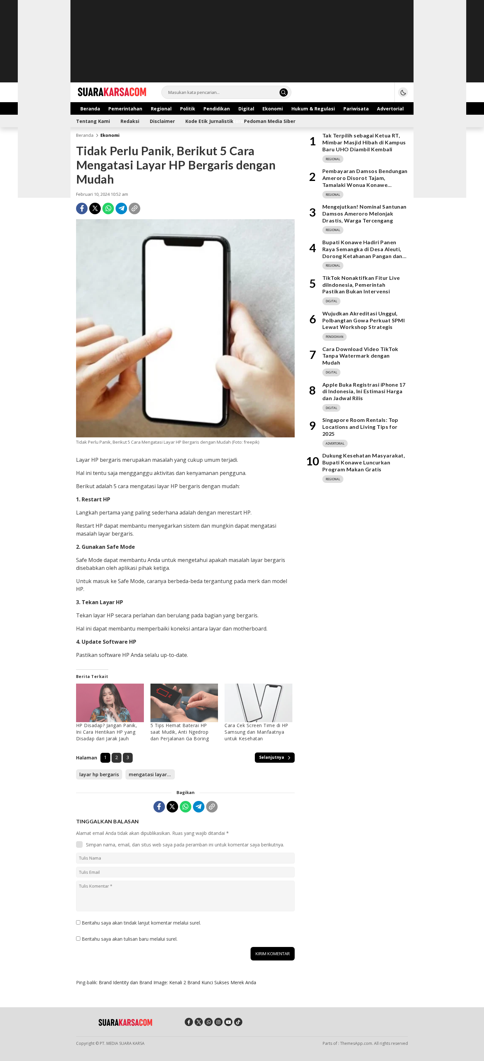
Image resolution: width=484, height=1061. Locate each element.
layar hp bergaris (99, 774)
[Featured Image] (185, 435)
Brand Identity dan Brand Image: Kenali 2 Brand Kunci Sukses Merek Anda (177, 982)
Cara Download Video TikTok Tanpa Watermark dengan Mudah (360, 355)
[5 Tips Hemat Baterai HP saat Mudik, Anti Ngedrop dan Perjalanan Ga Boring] (184, 703)
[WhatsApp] (108, 208)
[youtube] (228, 1022)
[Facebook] (82, 208)
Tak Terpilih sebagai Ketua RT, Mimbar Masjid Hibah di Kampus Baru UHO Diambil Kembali (364, 142)
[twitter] (199, 1022)
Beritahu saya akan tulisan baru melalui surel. (129, 939)
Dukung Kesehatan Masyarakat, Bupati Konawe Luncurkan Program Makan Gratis (363, 462)
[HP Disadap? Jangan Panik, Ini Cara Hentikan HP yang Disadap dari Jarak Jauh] (110, 703)
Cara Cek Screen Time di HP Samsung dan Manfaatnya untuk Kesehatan (256, 732)
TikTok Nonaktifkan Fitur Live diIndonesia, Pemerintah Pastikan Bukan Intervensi (361, 285)
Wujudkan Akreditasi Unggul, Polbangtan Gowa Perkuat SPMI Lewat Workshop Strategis (363, 320)
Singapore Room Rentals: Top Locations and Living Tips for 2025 (360, 427)
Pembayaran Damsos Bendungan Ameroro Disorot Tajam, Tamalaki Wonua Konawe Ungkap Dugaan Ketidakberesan (365, 181)
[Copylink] (134, 208)
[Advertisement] (242, 46)
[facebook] (189, 1022)
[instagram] (218, 1022)
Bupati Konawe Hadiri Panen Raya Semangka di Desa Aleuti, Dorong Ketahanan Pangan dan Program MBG (362, 252)
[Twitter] (95, 208)
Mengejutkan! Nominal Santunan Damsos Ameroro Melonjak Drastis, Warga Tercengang (364, 213)
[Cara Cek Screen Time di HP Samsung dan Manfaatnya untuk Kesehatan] (258, 703)
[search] (284, 92)
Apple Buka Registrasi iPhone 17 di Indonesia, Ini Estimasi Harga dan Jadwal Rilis (364, 391)
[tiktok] (238, 1022)
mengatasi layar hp (151, 774)
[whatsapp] (208, 1022)
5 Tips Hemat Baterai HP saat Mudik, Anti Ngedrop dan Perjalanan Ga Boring (179, 732)
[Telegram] (121, 208)
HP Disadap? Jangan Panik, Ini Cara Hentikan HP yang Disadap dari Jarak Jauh (106, 732)
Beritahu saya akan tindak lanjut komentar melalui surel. (141, 923)
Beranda (85, 135)
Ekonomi (110, 135)
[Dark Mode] (403, 92)
